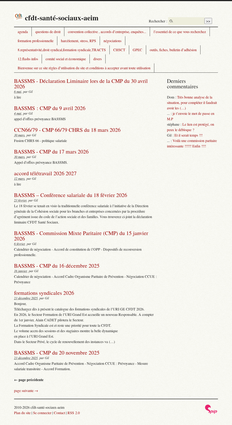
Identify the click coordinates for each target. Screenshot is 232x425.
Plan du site (22, 412)
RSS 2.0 (74, 412)
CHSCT (119, 49)
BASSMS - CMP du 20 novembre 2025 (56, 352)
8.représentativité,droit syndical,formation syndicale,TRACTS (62, 49)
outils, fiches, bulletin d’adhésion (173, 49)
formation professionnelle (35, 40)
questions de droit (47, 31)
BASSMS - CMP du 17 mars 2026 (51, 151)
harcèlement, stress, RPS (78, 40)
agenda (23, 31)
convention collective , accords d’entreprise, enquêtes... (107, 31)
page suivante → (26, 390)
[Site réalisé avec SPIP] (211, 412)
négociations (112, 40)
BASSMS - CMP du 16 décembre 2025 (56, 265)
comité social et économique (66, 58)
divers (97, 58)
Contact (59, 412)
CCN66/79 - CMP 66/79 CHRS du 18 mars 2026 (67, 129)
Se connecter (42, 412)
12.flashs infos (28, 58)
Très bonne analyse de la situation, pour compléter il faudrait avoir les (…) (192, 102)
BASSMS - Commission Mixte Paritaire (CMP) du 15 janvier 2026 (81, 235)
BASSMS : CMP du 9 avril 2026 (49, 108)
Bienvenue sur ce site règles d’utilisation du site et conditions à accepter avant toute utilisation (84, 67)
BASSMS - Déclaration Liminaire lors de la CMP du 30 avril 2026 (81, 83)
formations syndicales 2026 (44, 292)
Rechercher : (158, 21)
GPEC (137, 49)
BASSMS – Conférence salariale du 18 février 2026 (70, 195)
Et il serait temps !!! (188, 135)
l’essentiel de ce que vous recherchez (180, 31)
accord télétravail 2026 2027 (45, 173)
